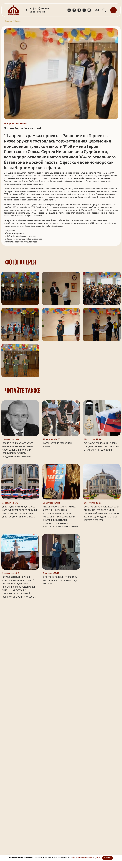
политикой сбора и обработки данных (86, 857)
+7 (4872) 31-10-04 (40, 8)
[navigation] (113, 9)
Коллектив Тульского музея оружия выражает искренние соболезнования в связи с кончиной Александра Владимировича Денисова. (18, 450)
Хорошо (107, 858)
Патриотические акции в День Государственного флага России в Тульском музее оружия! (101, 446)
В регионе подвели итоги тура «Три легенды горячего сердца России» (60, 580)
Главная (8, 21)
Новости (18, 21)
